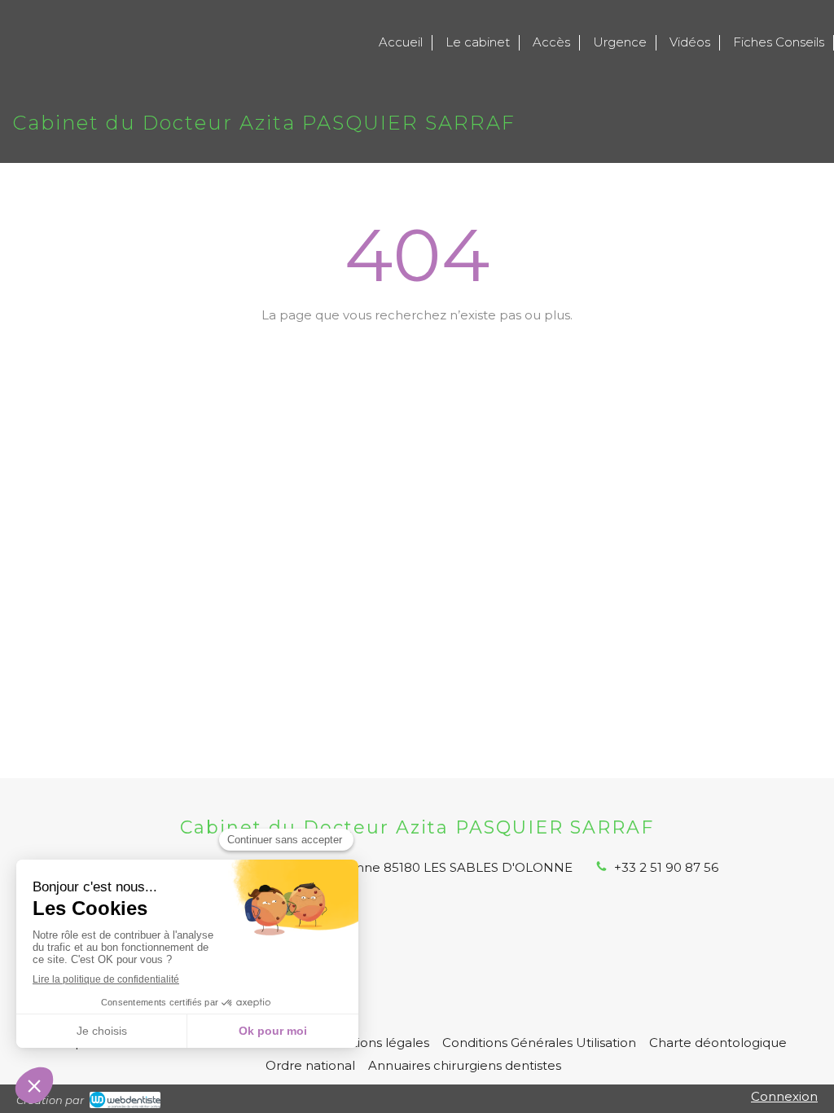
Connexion (784, 1096)
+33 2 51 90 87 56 (666, 867)
